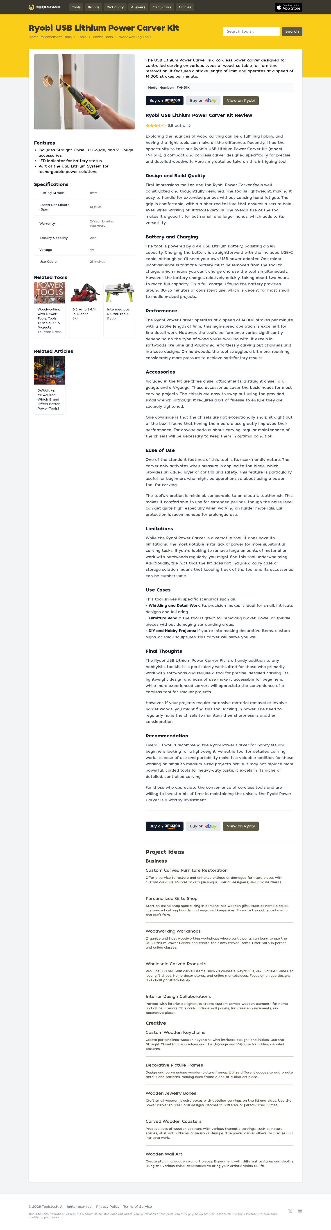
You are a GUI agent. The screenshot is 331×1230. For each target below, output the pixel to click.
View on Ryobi (241, 100)
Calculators (161, 7)
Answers (138, 7)
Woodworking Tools (135, 37)
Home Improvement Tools (50, 37)
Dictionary (115, 7)
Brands (94, 7)
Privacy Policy (108, 1206)
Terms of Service (137, 1206)
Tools (76, 7)
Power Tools (103, 37)
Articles (184, 7)
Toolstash (50, 1206)
